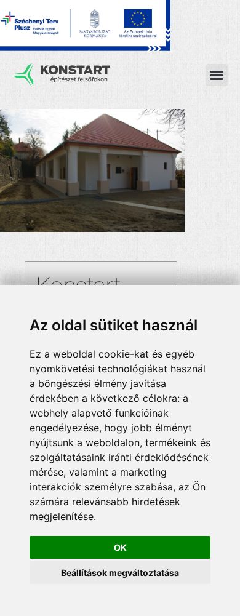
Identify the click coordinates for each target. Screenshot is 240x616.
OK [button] (120, 547)
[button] (217, 75)
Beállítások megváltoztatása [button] (120, 572)
